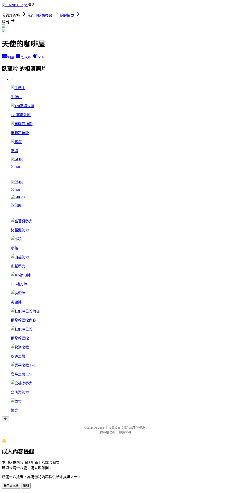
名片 (41, 57)
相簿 (11, 57)
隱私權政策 (107, 432)
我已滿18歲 (11, 486)
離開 (26, 486)
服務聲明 (125, 432)
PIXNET (99, 427)
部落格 (26, 57)
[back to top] (5, 419)
